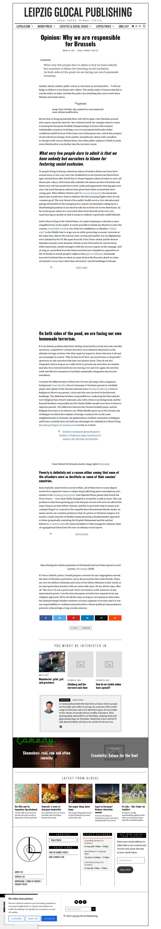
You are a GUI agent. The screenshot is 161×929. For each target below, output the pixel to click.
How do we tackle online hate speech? (108, 685)
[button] (93, 909)
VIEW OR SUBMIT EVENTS (58, 852)
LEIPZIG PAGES (103, 26)
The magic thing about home (79, 808)
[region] (32, 909)
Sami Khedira (59, 385)
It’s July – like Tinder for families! (133, 808)
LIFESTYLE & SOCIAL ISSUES (74, 26)
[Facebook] (132, 26)
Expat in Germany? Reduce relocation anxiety (104, 809)
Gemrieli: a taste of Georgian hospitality (51, 808)
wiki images (81, 569)
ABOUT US (19, 872)
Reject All (33, 918)
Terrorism (86, 628)
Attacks (74, 628)
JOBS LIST (124, 26)
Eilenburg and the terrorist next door (78, 685)
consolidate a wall (57, 228)
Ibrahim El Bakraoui (99, 389)
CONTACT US (20, 876)
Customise (16, 918)
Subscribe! (125, 869)
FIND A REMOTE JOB (56, 857)
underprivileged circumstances (58, 425)
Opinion (87, 51)
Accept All (49, 918)
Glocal (80, 51)
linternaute (104, 464)
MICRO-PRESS (45, 26)
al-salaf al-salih (57, 524)
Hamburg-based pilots (64, 495)
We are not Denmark (89, 193)
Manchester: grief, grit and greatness (51, 680)
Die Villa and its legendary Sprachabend (26, 808)
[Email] (140, 26)
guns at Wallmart (94, 254)
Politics (95, 51)
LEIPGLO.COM (23, 26)
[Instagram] (136, 26)
